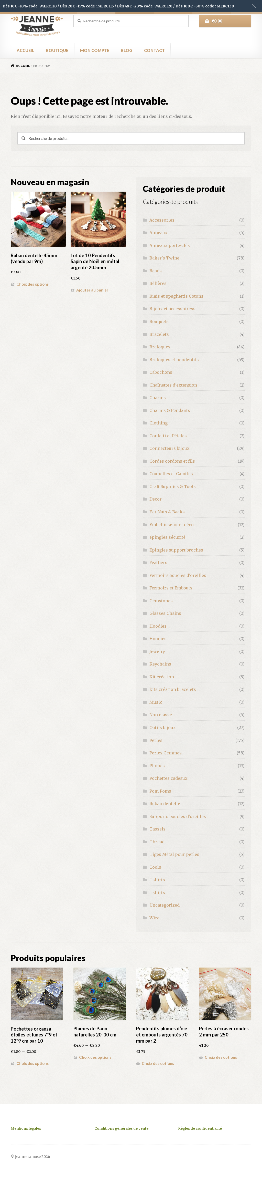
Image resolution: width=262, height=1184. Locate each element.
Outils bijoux (162, 727)
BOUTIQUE (57, 50)
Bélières (158, 283)
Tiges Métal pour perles (174, 854)
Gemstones (161, 600)
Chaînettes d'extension (173, 385)
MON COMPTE (94, 50)
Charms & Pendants (169, 410)
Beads (155, 270)
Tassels (157, 829)
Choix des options (32, 284)
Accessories (161, 220)
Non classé (160, 714)
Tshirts (157, 879)
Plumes (157, 765)
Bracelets (159, 334)
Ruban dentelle (164, 803)
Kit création (161, 676)
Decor (155, 499)
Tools (155, 867)
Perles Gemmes (165, 752)
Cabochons (160, 372)
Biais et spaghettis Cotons (176, 296)
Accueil (23, 66)
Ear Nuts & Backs (167, 511)
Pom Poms (160, 791)
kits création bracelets (172, 689)
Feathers (158, 562)
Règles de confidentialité (200, 1128)
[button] (253, 6)
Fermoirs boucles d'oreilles (177, 575)
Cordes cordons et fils (172, 461)
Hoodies (158, 626)
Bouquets (159, 321)
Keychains (160, 664)
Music (155, 702)
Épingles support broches (176, 550)
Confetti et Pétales (168, 435)
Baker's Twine (164, 258)
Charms (157, 397)
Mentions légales (26, 1128)
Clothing (158, 422)
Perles (155, 740)
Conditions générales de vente (121, 1128)
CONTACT (154, 50)
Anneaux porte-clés (169, 245)
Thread (157, 841)
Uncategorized (164, 905)
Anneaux (158, 232)
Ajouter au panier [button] (92, 290)
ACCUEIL (25, 50)
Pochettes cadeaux (168, 778)
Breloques (159, 346)
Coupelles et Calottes (171, 473)
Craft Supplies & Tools (172, 486)
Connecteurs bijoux (169, 448)
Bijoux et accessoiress (172, 308)
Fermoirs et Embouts (170, 587)
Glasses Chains (165, 613)
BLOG (126, 50)
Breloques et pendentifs (174, 359)
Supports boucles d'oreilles (177, 816)
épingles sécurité (167, 537)
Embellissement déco (171, 524)
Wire (154, 917)
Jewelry (157, 651)
